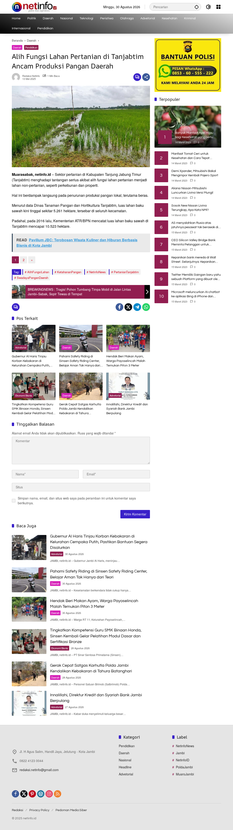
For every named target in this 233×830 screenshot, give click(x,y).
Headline (125, 767)
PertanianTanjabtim (126, 272)
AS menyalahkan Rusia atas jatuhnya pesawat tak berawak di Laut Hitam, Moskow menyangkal (194, 225)
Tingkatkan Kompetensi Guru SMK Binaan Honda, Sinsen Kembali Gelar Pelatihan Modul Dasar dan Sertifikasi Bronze (33, 409)
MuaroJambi (185, 774)
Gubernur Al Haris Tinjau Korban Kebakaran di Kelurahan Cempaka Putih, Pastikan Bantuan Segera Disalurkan (31, 361)
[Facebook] (119, 307)
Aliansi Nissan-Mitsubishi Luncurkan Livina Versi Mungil (192, 190)
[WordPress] (40, 793)
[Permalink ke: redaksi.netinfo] (17, 77)
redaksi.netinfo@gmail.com (39, 769)
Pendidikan (31, 47)
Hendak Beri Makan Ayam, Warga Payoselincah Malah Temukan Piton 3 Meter (125, 361)
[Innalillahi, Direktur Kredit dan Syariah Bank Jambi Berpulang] (128, 386)
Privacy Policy (39, 810)
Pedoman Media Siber (71, 810)
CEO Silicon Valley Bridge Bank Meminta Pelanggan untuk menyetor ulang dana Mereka (193, 243)
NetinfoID (182, 760)
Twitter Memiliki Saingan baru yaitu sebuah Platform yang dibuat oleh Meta (196, 277)
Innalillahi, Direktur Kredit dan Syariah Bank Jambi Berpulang (127, 409)
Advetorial (20, 347)
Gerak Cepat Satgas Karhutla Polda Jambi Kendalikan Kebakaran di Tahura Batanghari (80, 409)
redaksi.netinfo (31, 76)
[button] (196, 7)
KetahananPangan (69, 272)
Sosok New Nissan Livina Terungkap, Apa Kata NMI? (190, 208)
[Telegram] (137, 307)
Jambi (180, 753)
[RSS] (57, 793)
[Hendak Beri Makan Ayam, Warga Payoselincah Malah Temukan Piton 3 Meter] (128, 338)
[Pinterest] (32, 793)
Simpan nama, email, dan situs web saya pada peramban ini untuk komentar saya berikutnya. (77, 500)
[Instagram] (49, 793)
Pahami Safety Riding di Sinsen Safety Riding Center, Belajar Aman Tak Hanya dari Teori (79, 361)
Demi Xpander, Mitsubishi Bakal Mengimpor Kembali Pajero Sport (194, 173)
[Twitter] (128, 307)
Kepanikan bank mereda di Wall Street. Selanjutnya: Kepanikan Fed (193, 260)
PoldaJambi (184, 767)
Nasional (125, 760)
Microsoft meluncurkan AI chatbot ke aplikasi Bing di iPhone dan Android (195, 294)
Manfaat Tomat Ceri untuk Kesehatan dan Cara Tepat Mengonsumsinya (190, 156)
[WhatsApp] (146, 307)
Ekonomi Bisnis (23, 395)
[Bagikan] (146, 77)
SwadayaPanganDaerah (32, 277)
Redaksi (17, 810)
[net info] (34, 6)
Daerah (17, 47)
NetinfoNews (97, 272)
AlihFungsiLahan (38, 272)
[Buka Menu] (218, 7)
